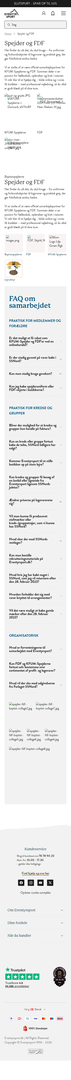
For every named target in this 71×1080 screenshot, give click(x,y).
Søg (14, 24)
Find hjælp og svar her (35, 873)
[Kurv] (52, 13)
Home (8, 33)
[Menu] (61, 13)
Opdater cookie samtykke (35, 893)
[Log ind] (43, 13)
